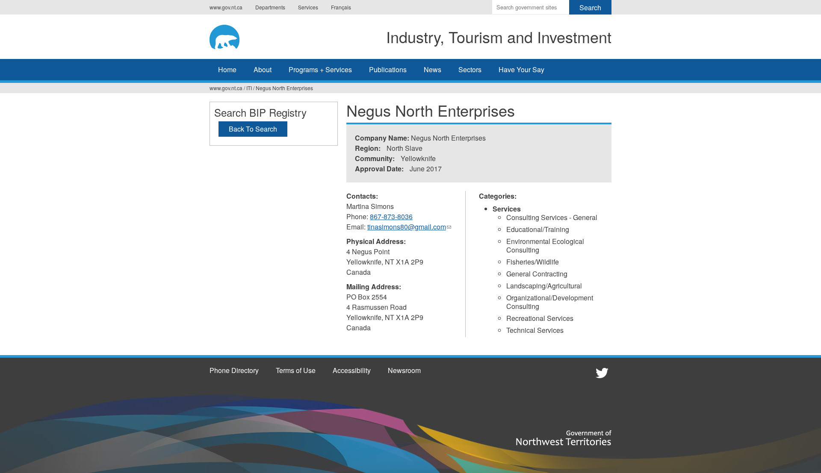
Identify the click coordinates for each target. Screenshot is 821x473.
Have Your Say (521, 69)
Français (341, 7)
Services (308, 7)
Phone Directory (234, 370)
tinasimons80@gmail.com (409, 227)
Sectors (469, 69)
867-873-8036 (391, 216)
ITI (249, 87)
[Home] (233, 35)
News (432, 69)
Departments (270, 7)
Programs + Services (320, 69)
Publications (388, 69)
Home (227, 69)
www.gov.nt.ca (226, 7)
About (263, 69)
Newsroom (404, 370)
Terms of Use (296, 370)
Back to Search (253, 129)
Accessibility (352, 370)
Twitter (600, 372)
